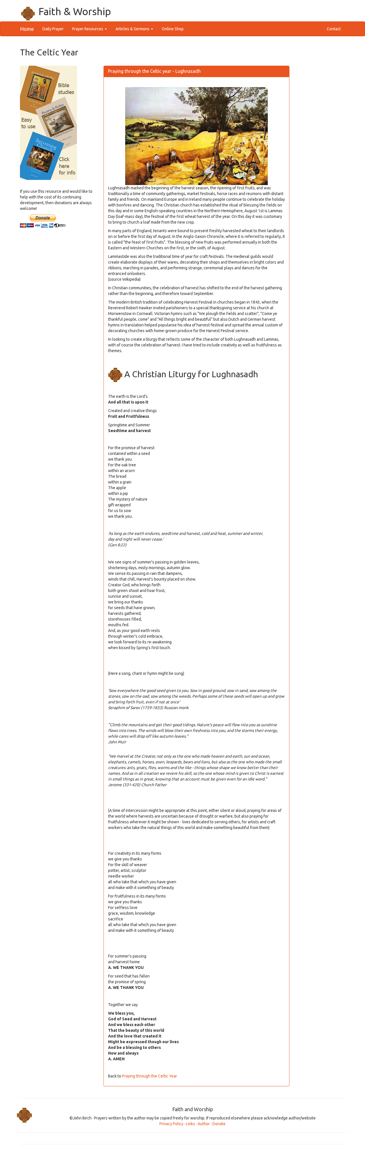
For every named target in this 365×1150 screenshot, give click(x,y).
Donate (219, 1123)
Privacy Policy (171, 1123)
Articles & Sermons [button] (132, 29)
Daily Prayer (55, 28)
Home (27, 29)
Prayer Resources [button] (88, 29)
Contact (334, 29)
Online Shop (173, 29)
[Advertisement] (57, 323)
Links (190, 1123)
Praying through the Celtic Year (149, 1076)
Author (204, 1123)
